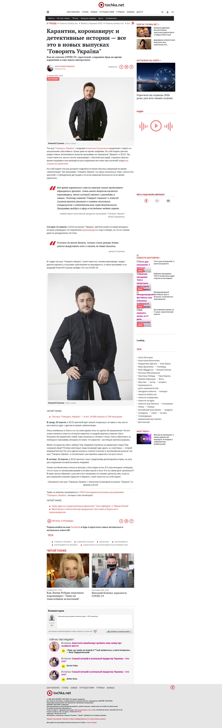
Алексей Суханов (85, 542)
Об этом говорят (63, 18)
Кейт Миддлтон (145, 370)
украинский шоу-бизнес (149, 419)
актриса (162, 382)
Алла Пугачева (145, 357)
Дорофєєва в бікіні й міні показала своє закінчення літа (164, 42)
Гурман (120, 12)
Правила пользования (54, 719)
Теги (139, 349)
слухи (154, 413)
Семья (94, 12)
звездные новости (147, 391)
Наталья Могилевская (149, 373)
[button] (167, 12)
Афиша (131, 12)
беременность (145, 385)
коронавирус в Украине (66, 545)
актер (152, 382)
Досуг (140, 12)
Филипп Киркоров (147, 379)
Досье (101, 18)
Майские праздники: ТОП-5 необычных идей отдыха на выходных (164, 276)
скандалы (143, 413)
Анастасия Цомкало (65, 66)
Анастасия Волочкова (149, 360)
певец (141, 407)
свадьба (168, 410)
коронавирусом (90, 230)
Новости (51, 18)
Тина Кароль (164, 376)
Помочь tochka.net (68, 23)
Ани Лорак (165, 363)
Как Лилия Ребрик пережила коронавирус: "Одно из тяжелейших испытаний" (65, 596)
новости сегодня (146, 400)
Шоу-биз (142, 382)
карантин (104, 542)
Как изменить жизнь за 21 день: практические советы (164, 312)
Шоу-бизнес (73, 12)
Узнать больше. (91, 722)
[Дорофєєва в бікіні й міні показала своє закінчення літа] (144, 44)
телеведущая (144, 416)
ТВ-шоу (75, 18)
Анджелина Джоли (147, 363)
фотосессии (144, 422)
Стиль (85, 12)
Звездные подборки (88, 18)
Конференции (111, 18)
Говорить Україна (65, 148)
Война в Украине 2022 (91, 23)
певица (150, 407)
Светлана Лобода (146, 376)
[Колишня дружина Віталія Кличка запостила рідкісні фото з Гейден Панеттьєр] (144, 32)
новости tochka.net (147, 394)
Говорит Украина (62, 542)
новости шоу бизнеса (148, 403)
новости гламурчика (148, 397)
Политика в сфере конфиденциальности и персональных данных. (84, 719)
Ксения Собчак (164, 370)
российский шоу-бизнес (149, 410)
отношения (167, 403)
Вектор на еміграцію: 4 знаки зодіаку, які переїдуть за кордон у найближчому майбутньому (164, 439)
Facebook (75, 527)
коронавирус (121, 542)
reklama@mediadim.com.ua (83, 710)
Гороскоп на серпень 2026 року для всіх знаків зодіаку (155, 96)
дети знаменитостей (148, 388)
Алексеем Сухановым (97, 148)
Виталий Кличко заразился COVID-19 (109, 594)
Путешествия (106, 12)
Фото (161, 379)
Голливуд (161, 367)
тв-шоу (163, 413)
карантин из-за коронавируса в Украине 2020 (105, 545)
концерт (163, 391)
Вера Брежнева (146, 367)
